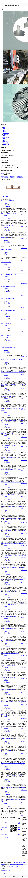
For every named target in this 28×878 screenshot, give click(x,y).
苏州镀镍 (7, 176)
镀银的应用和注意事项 (6, 249)
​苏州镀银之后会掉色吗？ (7, 750)
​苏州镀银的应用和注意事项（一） (9, 738)
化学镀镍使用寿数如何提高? (8, 286)
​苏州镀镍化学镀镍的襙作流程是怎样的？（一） (12, 482)
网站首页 (3, 173)
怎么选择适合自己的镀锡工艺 (8, 347)
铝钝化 (22, 177)
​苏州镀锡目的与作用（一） (7, 396)
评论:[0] (8, 206)
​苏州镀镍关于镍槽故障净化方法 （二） (10, 592)
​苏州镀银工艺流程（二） (7, 726)
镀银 (6, 834)
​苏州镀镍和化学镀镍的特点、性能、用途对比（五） (13, 555)
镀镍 (6, 822)
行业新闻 (6, 203)
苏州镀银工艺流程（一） (7, 714)
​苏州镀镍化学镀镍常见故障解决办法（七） (11, 469)
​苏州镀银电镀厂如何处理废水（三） (10, 689)
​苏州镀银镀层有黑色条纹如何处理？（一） (11, 616)
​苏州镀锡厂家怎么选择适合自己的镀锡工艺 (11, 359)
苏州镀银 (12, 176)
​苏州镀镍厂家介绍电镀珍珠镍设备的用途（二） (12, 518)
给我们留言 (3, 873)
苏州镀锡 (3, 176)
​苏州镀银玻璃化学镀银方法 (7, 640)
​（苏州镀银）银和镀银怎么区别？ (9, 604)
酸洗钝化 (5, 196)
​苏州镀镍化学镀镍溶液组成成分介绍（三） (11, 494)
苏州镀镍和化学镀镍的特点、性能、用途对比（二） (13, 530)
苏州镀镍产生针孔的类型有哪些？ (9, 213)
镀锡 (6, 827)
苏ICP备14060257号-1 (14, 866)
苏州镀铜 (3, 177)
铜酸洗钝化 (12, 177)
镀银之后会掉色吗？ (6, 262)
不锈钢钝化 (18, 177)
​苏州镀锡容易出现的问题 (7, 433)
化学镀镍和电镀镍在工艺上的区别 (9, 274)
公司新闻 (6, 240)
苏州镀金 (7, 177)
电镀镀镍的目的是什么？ (7, 237)
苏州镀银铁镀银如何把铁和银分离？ (10, 653)
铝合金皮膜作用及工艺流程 (7, 298)
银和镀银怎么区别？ (6, 335)
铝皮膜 (6, 837)
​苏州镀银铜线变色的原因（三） (8, 677)
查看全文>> (24, 214)
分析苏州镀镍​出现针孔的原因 (8, 225)
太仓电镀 (24, 176)
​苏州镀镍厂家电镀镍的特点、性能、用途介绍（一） (13, 579)
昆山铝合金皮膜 (18, 176)
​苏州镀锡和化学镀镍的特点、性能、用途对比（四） (13, 543)
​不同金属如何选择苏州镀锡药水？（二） (11, 445)
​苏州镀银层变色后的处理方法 (8, 628)
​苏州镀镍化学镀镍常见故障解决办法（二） (11, 457)
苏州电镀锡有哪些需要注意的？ (8, 310)
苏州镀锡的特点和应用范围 (7, 200)
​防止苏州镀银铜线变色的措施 (8, 665)
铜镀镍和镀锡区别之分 (6, 323)
